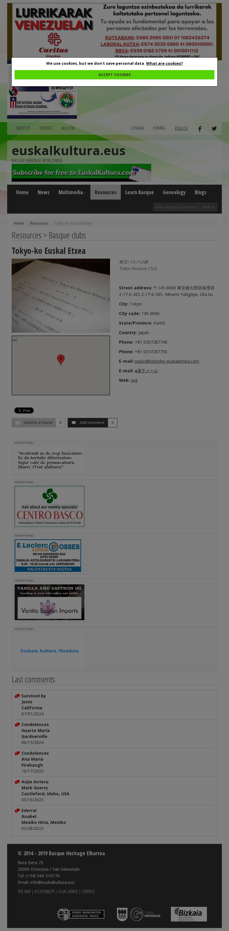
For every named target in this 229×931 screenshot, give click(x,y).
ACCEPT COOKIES (114, 74)
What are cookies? (164, 63)
